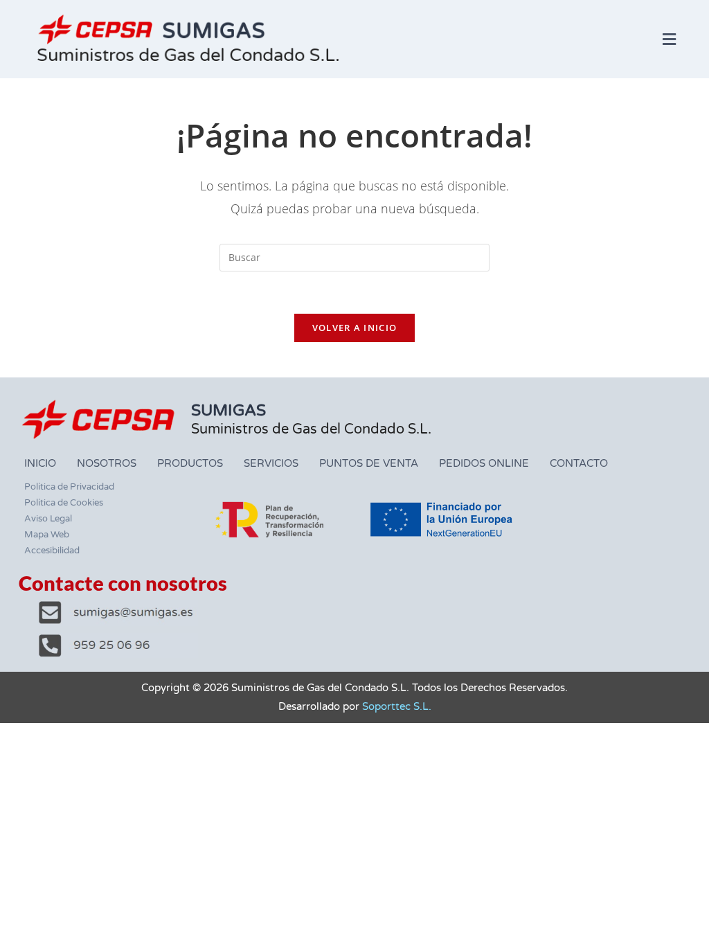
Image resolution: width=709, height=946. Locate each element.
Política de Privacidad (69, 486)
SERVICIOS (271, 463)
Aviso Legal (48, 518)
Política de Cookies (63, 502)
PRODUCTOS (190, 463)
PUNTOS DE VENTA (368, 463)
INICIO (40, 463)
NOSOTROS (106, 463)
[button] (669, 39)
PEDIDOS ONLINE (484, 463)
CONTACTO (579, 463)
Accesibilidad (52, 550)
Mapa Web (46, 534)
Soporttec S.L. (396, 706)
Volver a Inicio (354, 327)
